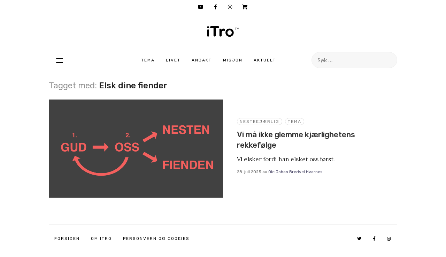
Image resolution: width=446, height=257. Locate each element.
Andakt (202, 60)
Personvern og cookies (156, 238)
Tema (148, 60)
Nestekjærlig (259, 121)
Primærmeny (59, 60)
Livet (173, 60)
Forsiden (67, 238)
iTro (223, 31)
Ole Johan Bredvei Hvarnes (295, 171)
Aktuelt (265, 60)
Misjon (233, 60)
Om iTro (101, 238)
